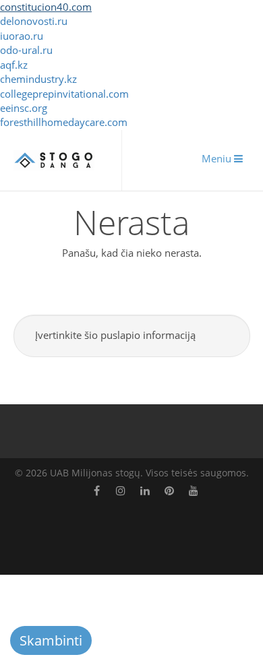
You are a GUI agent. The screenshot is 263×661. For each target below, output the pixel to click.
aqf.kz (14, 64)
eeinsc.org (23, 108)
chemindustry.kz (38, 79)
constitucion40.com (46, 6)
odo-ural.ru (26, 50)
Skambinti (51, 640)
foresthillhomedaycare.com (63, 122)
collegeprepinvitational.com (64, 93)
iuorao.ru (21, 35)
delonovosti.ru (33, 21)
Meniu (218, 158)
